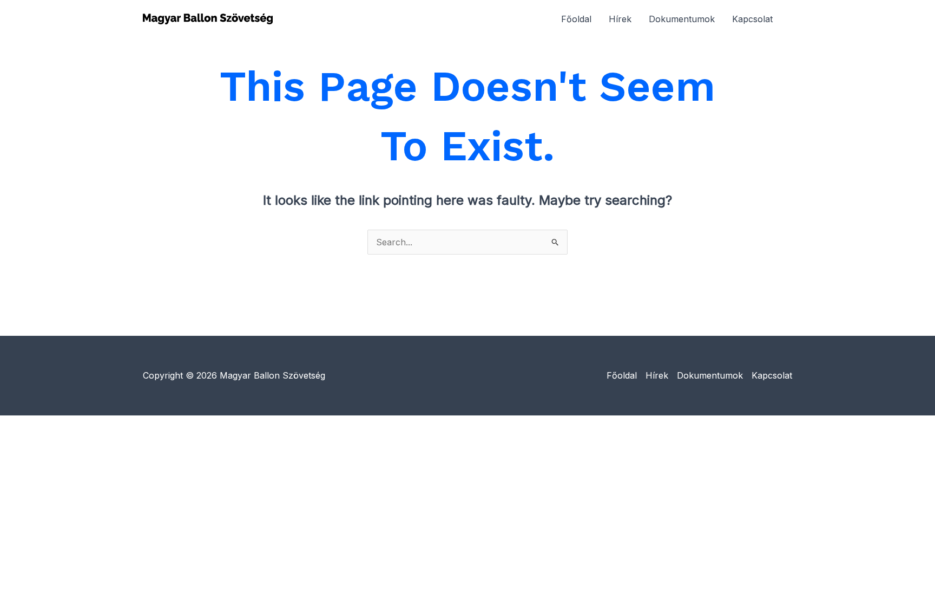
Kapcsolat (752, 19)
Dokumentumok (682, 19)
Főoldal (576, 19)
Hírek (620, 19)
